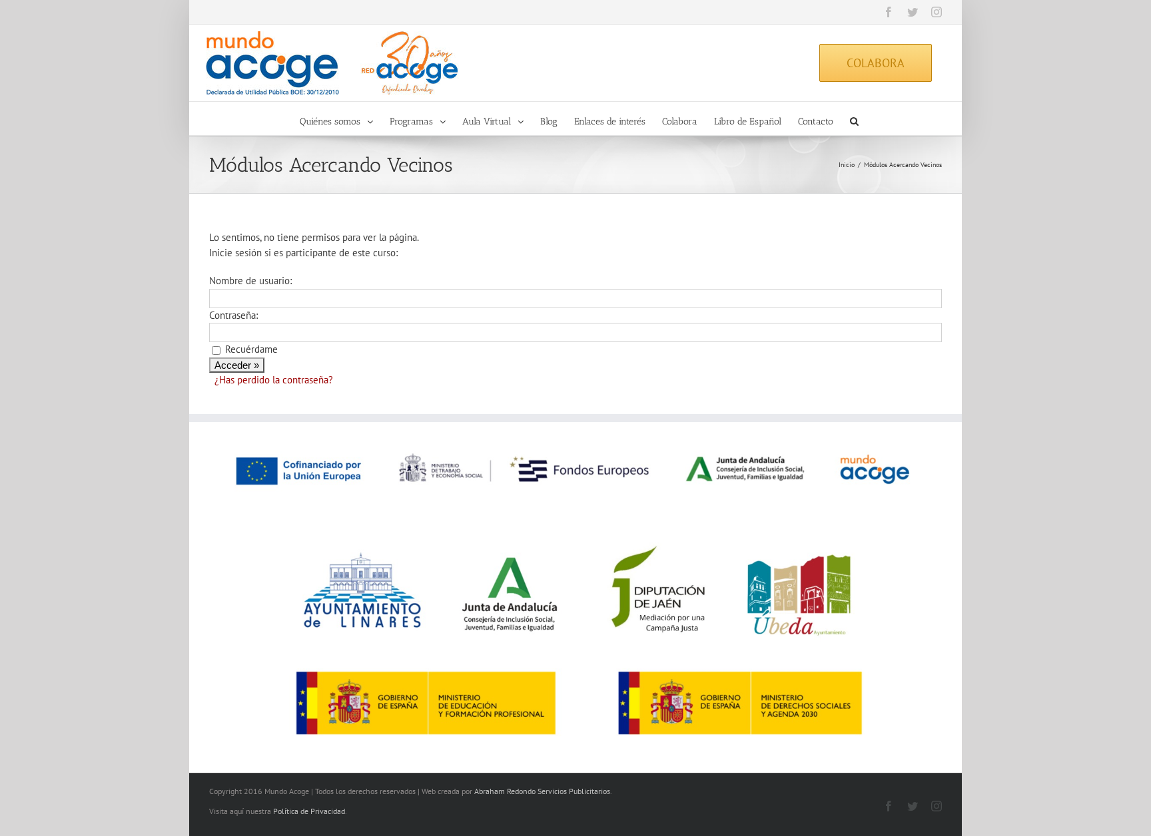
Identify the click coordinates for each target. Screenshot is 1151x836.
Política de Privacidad (309, 811)
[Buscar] (854, 118)
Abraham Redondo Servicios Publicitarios (542, 791)
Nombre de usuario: (250, 280)
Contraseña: (233, 315)
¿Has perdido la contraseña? (273, 379)
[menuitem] (345, 118)
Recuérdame (251, 349)
